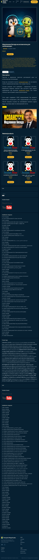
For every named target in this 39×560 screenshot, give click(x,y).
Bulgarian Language (6, 293)
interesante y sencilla (32, 344)
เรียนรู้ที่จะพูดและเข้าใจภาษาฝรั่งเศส (14, 381)
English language (5, 227)
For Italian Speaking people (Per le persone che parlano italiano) (14, 247)
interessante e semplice (17, 346)
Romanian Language (6, 259)
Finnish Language (5, 232)
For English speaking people (7, 335)
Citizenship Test (5, 238)
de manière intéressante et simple (16, 342)
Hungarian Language (6, 286)
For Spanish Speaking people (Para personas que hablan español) (15, 308)
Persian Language (5, 332)
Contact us (3, 551)
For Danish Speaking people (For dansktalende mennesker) (13, 230)
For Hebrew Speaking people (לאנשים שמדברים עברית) (12, 282)
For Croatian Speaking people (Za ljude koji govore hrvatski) (13, 266)
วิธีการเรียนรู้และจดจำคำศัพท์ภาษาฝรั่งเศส (24, 375)
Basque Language (5, 281)
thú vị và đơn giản (19, 351)
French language (5, 216)
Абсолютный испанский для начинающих (21, 59)
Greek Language (5, 254)
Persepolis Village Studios (4, 1)
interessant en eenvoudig (8, 347)
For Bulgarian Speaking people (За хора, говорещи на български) (15, 276)
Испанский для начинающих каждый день (22, 60)
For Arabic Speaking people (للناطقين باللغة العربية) (11, 267)
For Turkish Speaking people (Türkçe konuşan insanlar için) (13, 301)
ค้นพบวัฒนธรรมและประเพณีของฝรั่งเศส (18, 372)
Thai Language (5, 291)
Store (21, 540)
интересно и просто (9, 364)
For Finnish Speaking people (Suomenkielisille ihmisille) (12, 262)
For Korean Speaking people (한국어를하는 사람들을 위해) (13, 223)
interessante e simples (27, 346)
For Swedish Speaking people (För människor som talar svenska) (14, 320)
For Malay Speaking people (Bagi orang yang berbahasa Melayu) (14, 323)
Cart (13, 1)
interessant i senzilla (21, 347)
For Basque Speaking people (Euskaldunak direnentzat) (13, 288)
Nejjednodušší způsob (25, 349)
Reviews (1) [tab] (11, 71)
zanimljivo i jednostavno (8, 353)
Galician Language (5, 243)
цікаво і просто (26, 366)
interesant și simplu (7, 346)
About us (2, 549)
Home (10, 1)
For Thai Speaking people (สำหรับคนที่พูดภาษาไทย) (12, 233)
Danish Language (5, 220)
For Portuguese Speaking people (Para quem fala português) (14, 257)
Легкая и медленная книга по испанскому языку (18, 61)
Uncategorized (5, 526)
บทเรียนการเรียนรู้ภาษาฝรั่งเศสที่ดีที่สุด (23, 373)
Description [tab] (5, 71)
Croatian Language (5, 316)
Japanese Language (6, 310)
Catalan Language (5, 305)
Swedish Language (5, 279)
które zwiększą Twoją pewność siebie (12, 349)
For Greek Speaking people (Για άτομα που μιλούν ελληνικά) (14, 272)
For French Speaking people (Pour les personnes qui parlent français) (15, 296)
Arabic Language (5, 271)
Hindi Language (5, 274)
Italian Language (5, 250)
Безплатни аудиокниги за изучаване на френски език (20, 360)
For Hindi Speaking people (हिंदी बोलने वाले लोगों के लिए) (12, 289)
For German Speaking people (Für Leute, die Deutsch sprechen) (14, 284)
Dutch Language (5, 242)
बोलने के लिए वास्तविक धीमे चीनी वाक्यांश (15, 370)
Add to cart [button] (10, 157)
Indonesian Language (6, 298)
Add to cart (10, 54)
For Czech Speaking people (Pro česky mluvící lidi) (12, 218)
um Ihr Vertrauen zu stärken (28, 351)
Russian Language (5, 269)
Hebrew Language (5, 264)
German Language (5, 325)
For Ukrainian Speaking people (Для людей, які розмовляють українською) (17, 245)
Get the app (34, 1)
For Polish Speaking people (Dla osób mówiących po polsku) (14, 318)
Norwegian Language (6, 225)
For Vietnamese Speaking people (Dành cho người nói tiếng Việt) (14, 255)
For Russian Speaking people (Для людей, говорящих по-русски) (15, 221)
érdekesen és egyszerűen (21, 353)
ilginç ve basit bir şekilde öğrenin (9, 344)
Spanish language (8, 59)
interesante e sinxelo (21, 344)
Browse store (26, 1)
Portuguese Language (6, 249)
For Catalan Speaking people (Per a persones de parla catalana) (14, 299)
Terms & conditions (23, 549)
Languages (22, 539)
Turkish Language (5, 228)
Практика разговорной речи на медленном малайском (21, 65)
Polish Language (5, 237)
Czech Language (5, 328)
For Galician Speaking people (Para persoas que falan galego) (14, 311)
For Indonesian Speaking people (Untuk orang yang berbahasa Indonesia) (16, 327)
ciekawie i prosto (6, 342)
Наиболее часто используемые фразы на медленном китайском (18, 64)
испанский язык (23, 82)
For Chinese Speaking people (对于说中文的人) (11, 277)
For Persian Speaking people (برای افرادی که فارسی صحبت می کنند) (14, 240)
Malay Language (5, 333)
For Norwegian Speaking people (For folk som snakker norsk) (14, 306)
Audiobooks (22, 542)
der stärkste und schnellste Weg (28, 342)
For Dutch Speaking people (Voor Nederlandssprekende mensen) (14, 252)
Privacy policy (22, 551)
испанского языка (24, 90)
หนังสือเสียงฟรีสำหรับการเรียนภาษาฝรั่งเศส (18, 379)
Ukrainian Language (6, 303)
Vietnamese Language (6, 315)
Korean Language (5, 321)
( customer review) (12, 48)
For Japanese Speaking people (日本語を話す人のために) (13, 235)
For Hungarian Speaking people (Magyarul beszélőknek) (13, 294)
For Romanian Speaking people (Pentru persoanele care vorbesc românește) (17, 330)
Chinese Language (5, 313)
